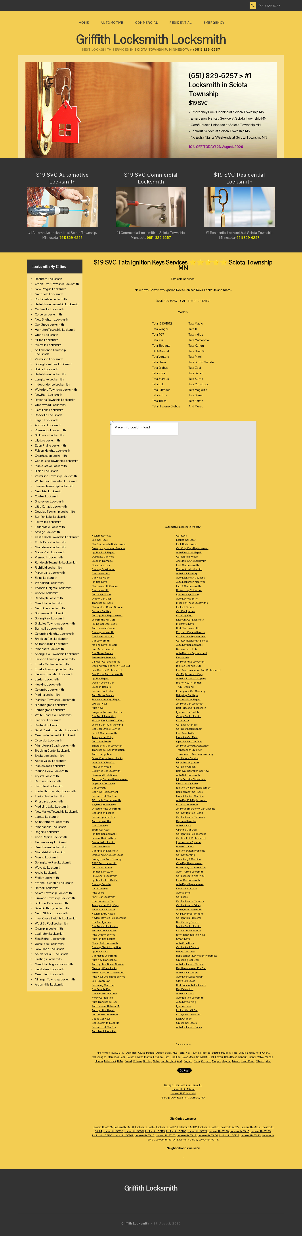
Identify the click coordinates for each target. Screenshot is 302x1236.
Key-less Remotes (186, 821)
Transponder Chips (102, 737)
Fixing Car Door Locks (104, 624)
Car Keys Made (100, 577)
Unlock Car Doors (186, 1023)
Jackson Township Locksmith (55, 659)
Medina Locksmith (47, 695)
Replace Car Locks (102, 691)
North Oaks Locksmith (50, 608)
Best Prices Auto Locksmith (107, 674)
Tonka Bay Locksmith (49, 796)
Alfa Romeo (103, 1053)
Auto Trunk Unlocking (104, 1031)
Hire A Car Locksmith (188, 586)
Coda (197, 1061)
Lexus (242, 1053)
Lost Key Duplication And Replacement (198, 670)
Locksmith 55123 (251, 1135)
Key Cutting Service (187, 922)
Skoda (250, 1053)
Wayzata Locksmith (48, 867)
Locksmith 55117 (250, 1127)
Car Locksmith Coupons (190, 901)
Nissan (236, 1061)
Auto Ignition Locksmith (190, 997)
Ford (258, 1053)
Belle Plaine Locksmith (50, 374)
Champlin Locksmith (49, 928)
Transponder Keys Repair (106, 699)
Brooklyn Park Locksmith (51, 639)
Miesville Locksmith (48, 345)
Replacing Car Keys (103, 985)
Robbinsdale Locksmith (51, 299)
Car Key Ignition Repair (189, 813)
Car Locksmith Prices (188, 905)
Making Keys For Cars (104, 645)
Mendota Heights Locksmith (54, 964)
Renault (242, 1057)
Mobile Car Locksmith (188, 926)
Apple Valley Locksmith (50, 761)
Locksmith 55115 (239, 1131)
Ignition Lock (183, 1006)
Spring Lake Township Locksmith (57, 654)
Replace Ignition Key (103, 817)
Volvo (260, 1057)
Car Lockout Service (187, 947)
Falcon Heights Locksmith (52, 451)
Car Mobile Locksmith (104, 955)
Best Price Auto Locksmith (191, 985)
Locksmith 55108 (208, 1127)
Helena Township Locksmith (54, 674)
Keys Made (182, 657)
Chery (265, 1053)
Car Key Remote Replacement (109, 544)
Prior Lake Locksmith (49, 801)
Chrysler (206, 1061)
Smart (128, 1061)
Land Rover (247, 1061)
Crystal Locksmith (47, 776)
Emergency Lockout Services (108, 548)
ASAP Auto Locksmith (104, 863)
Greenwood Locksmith (50, 405)
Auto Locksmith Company (191, 678)
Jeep (192, 1057)
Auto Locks (98, 892)
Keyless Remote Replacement (109, 918)
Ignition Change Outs (188, 666)
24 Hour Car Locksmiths (106, 661)
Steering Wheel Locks (104, 968)
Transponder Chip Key (189, 750)
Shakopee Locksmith (49, 756)
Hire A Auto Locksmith (104, 876)
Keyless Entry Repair (103, 913)
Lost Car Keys (99, 540)
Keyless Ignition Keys (104, 804)
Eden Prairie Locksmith (50, 445)
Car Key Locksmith (103, 632)
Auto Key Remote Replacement (110, 779)
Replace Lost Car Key (104, 1027)
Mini (268, 1061)
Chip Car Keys (100, 825)
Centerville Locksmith (49, 309)
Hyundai (158, 1057)
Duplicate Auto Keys (103, 783)
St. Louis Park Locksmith (51, 903)
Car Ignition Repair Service (107, 607)
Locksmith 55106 (208, 1135)
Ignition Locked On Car (105, 880)
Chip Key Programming (190, 913)
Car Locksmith (100, 590)
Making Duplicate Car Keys (108, 720)
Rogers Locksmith (47, 832)
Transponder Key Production (108, 750)
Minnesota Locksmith (49, 649)
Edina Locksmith (46, 578)
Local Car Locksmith (188, 880)
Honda (99, 1061)
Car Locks (181, 897)
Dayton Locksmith (47, 725)
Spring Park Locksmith (50, 618)
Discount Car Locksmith (190, 619)
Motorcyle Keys (185, 624)
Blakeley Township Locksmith (55, 623)
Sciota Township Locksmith (53, 893)
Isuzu (114, 1053)
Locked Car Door (185, 540)
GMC (121, 1053)
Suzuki (216, 1053)
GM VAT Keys (99, 703)
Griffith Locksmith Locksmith (151, 39)
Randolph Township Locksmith (55, 562)
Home (84, 23)
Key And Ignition (101, 922)
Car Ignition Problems (188, 918)
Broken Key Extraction (189, 590)
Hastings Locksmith (48, 959)
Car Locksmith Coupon (105, 586)
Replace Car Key (101, 611)
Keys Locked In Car (103, 901)
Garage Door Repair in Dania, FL (183, 1085)
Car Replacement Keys (189, 674)
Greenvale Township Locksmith (56, 735)
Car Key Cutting (185, 855)
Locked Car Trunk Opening (107, 724)
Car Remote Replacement (191, 636)
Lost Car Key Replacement (107, 670)
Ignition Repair (100, 678)
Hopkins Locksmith (48, 684)
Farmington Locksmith (50, 710)
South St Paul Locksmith (51, 954)
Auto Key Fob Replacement (191, 800)
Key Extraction (184, 989)
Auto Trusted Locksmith (190, 871)
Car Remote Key (101, 989)
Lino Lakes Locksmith (49, 969)
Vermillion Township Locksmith (56, 476)
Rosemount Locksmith (50, 430)
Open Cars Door (101, 565)
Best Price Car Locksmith (106, 771)
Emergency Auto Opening (107, 859)
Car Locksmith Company (190, 817)
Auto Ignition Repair (103, 1010)
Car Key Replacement (104, 993)
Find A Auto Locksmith (189, 569)
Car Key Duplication (103, 569)
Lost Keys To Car (185, 733)
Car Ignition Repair (187, 556)
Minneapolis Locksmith (50, 827)
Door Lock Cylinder (187, 783)
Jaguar (226, 1061)
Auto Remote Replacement (191, 653)
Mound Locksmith (47, 857)
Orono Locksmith (46, 335)
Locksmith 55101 (134, 1131)
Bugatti (188, 1061)
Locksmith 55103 (176, 1131)
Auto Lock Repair (101, 766)
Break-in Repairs (101, 687)
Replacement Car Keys (189, 792)
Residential (181, 23)
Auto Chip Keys (185, 943)
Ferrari (219, 1057)
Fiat (167, 1057)
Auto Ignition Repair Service (108, 964)
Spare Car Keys (100, 829)
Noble (156, 1061)
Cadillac (175, 1057)
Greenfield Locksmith (49, 974)
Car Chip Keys (184, 615)
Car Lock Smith (101, 640)
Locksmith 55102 (166, 1127)
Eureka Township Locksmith (54, 669)
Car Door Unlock (185, 766)
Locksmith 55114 (145, 1127)
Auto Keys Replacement (190, 884)
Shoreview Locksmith (49, 501)
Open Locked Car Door (189, 741)
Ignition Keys (99, 582)
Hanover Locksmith (48, 720)
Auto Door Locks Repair (189, 976)
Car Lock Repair (101, 846)
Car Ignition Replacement (191, 834)
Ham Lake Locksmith (49, 410)
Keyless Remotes (101, 535)
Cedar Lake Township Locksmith (56, 461)
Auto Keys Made (101, 594)
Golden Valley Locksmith (51, 842)
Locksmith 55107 (166, 1135)
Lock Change (183, 1018)
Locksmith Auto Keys (104, 838)
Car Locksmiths (101, 573)
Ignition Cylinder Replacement (193, 787)
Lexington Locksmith (49, 934)
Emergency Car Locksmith (107, 745)
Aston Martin (144, 1057)
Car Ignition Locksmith (105, 850)
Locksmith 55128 (229, 1135)
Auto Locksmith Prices (189, 1027)
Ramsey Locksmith (48, 781)
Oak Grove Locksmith (49, 325)
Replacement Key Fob (104, 930)
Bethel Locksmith (47, 888)
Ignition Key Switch (187, 712)
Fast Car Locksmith (187, 565)
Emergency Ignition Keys (190, 934)
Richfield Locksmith (48, 567)
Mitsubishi (110, 1061)
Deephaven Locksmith (50, 847)
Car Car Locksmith (187, 804)
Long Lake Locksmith (49, 379)
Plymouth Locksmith (49, 557)
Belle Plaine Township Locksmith (57, 304)
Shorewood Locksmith (50, 613)
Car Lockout (99, 787)
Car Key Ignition (185, 611)
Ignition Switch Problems (190, 850)
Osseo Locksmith (47, 593)
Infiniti (252, 1057)
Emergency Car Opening (190, 691)
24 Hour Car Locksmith (189, 703)
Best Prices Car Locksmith (191, 708)
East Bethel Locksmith (50, 939)
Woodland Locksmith (49, 583)
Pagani (150, 1053)
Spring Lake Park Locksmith (53, 364)
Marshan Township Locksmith (55, 700)
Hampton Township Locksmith (55, 330)
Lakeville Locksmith (48, 522)
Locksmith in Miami (183, 1089)
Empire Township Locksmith (54, 883)
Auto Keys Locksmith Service (108, 976)
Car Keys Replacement (105, 792)
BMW (120, 1061)
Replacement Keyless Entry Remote (196, 955)
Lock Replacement (186, 544)
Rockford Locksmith (48, 279)
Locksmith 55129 (261, 1131)
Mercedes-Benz (116, 1057)
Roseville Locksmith (48, 415)
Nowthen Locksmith (48, 395)
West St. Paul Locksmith (51, 923)
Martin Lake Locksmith (50, 573)
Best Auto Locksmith (103, 842)
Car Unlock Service (187, 758)
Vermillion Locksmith (49, 359)
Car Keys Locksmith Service (192, 640)
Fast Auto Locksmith (103, 649)
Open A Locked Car (103, 682)
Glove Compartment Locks (107, 758)
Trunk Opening (185, 687)
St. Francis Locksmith (49, 435)
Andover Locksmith (48, 425)
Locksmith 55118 (187, 1135)
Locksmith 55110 (144, 1135)
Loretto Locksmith (47, 817)
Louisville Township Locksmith (55, 791)
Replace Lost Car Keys (104, 796)
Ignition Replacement (104, 834)
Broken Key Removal (104, 657)
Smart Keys (183, 939)
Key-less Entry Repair (188, 699)
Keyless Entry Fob (186, 649)
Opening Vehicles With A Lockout (111, 666)
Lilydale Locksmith (47, 440)
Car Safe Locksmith (103, 636)
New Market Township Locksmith (57, 812)
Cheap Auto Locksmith (105, 943)
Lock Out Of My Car (103, 762)
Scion (185, 1057)
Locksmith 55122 (229, 1127)
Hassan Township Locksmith (54, 486)
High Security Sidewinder (191, 779)
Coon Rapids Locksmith (51, 837)
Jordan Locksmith (47, 679)
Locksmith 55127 (197, 1131)
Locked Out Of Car (187, 1010)
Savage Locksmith (47, 532)
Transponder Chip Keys (105, 905)
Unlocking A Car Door (188, 859)
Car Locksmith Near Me (105, 1023)
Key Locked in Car (186, 888)
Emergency (214, 23)
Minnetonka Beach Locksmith (55, 745)
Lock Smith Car (101, 981)
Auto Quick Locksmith (189, 909)
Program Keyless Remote (190, 632)
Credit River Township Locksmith (57, 284)
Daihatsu (131, 1053)
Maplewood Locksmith (50, 766)
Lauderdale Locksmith (50, 527)
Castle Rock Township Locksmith (57, 537)
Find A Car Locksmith (104, 733)
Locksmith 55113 (208, 1139)
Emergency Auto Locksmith (108, 972)
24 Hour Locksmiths (103, 909)
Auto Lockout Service (104, 628)
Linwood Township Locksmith (55, 898)
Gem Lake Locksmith (49, 944)
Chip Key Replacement (189, 863)
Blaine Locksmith (46, 369)
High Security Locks (187, 762)
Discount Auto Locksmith (106, 808)
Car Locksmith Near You (190, 876)
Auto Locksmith (185, 993)
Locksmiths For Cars (103, 619)
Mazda (269, 1057)
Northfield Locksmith (49, 294)
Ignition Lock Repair (103, 552)
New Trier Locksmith (48, 491)
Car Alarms (182, 720)
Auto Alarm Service (103, 695)
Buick (168, 1053)
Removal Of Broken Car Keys (192, 771)
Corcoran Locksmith (48, 314)
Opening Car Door (186, 829)
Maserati (205, 1053)
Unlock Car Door (101, 598)
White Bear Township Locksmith (56, 481)
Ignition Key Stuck (102, 871)
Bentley (147, 1061)
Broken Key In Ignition (189, 682)
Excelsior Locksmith (48, 740)
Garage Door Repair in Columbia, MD (183, 1097)
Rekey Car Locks (185, 951)
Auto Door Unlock (102, 867)
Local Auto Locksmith (188, 930)
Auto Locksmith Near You (191, 582)
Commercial (146, 23)
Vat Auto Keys (100, 888)
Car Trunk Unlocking (104, 716)
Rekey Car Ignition (102, 997)
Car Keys (181, 535)
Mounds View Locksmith (51, 771)
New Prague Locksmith (50, 289)
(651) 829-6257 (269, 6)
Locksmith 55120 (219, 1131)
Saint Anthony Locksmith (52, 822)
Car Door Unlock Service (106, 729)
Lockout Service (185, 607)
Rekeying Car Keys (187, 695)
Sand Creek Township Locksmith (57, 730)
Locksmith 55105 (102, 1135)
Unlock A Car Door (187, 737)
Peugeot (226, 1053)
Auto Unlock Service (103, 934)
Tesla (181, 1053)
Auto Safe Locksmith (188, 775)
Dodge (160, 1053)
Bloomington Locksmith (51, 705)
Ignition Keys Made (187, 594)
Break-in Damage (102, 561)
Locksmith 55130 (124, 1127)
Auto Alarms (183, 892)
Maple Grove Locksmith (51, 466)
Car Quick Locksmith (188, 1014)
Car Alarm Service (102, 653)
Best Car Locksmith (187, 628)
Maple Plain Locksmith (50, 552)
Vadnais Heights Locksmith (53, 588)
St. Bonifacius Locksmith (51, 644)
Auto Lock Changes (187, 972)
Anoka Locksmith (46, 873)
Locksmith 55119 (155, 1131)
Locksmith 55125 (103, 1127)
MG (175, 1053)
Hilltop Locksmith (46, 340)
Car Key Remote (101, 884)
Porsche (131, 1057)
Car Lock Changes (186, 724)
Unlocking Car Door (187, 960)
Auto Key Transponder (104, 960)
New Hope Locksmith (49, 949)
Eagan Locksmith (46, 420)
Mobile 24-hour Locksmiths (192, 603)
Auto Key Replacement (189, 645)
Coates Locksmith (47, 496)
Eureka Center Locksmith (52, 664)
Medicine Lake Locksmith (52, 806)
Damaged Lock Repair (105, 775)
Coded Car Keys (101, 1018)
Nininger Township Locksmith (55, 979)
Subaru (137, 1061)
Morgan (216, 1061)
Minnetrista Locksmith (50, 852)
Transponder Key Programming (194, 754)
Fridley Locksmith (47, 878)
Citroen (260, 1061)
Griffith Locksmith (135, 1223)
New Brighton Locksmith (51, 319)
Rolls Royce (230, 1057)
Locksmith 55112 (187, 1127)
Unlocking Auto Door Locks (107, 855)
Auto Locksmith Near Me (106, 1006)
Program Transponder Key (107, 712)
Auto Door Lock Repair (189, 552)
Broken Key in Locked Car (191, 867)
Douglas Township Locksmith (55, 512)
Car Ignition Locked (103, 813)
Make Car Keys (185, 846)
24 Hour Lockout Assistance (192, 745)
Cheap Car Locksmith (188, 716)
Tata (234, 1053)
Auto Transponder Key (104, 1002)
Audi (179, 1061)
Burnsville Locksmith (49, 628)
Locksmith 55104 (166, 1139)
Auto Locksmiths (101, 821)
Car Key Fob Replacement (191, 838)
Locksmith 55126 (187, 1139)
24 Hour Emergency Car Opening (195, 808)
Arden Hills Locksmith (49, 984)
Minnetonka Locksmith (50, 547)
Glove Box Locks (185, 981)
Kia (188, 1053)
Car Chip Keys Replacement (192, 548)
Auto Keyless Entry (187, 598)
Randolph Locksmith (49, 598)
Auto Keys (97, 708)
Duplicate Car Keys (103, 556)
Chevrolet (201, 1057)
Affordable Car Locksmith (106, 800)
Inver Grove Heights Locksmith (55, 918)
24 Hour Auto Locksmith (190, 661)
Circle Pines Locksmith (50, 542)
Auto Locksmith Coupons (190, 577)
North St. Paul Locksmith (51, 913)
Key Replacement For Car (191, 968)
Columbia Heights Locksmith (54, 634)
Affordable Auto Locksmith (191, 561)
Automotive (112, 23)
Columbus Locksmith (49, 690)
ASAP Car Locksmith (103, 897)
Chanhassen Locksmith (51, 456)
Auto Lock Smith (101, 741)
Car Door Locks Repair (189, 729)
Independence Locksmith (52, 384)
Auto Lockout (183, 825)
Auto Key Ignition (102, 754)
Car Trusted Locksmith (105, 926)
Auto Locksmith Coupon (190, 964)
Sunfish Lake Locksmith (51, 517)
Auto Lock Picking (186, 573)
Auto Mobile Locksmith (105, 1014)
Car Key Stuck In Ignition (106, 947)
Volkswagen (99, 1057)
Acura (141, 1053)
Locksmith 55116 (113, 1131)
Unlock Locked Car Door (190, 796)
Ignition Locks (100, 951)
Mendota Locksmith (48, 603)
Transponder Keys (102, 603)
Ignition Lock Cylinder (188, 842)
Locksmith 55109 (123, 1135)
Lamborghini (168, 1061)
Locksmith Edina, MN (183, 1093)
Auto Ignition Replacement (107, 615)
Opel (211, 1057)
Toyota (195, 1053)
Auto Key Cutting (186, 1002)
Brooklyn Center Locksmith (53, 751)
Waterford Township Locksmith (56, 390)
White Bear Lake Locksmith (53, 715)
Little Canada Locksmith (51, 506)
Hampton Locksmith (49, 786)
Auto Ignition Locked (103, 939)
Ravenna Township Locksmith (55, 400)
